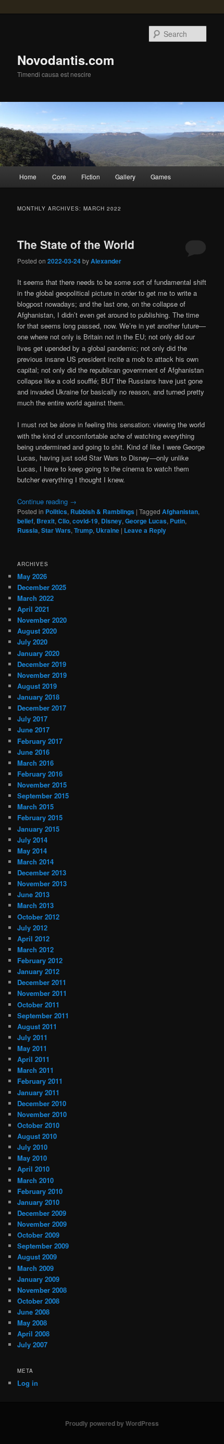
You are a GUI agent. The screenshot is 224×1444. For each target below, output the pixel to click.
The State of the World (75, 244)
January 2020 (38, 653)
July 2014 (32, 840)
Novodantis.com (65, 60)
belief (25, 521)
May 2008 (32, 1323)
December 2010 (41, 1103)
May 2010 (32, 1158)
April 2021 (33, 609)
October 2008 (38, 1301)
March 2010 (35, 1180)
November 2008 (42, 1290)
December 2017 (41, 708)
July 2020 (32, 642)
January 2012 (38, 971)
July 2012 (32, 928)
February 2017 (40, 741)
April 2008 (33, 1333)
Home (27, 176)
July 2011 (32, 1037)
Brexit (45, 521)
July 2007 (32, 1344)
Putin (177, 521)
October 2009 (38, 1235)
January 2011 (38, 1092)
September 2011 (43, 1015)
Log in (27, 1383)
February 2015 (40, 817)
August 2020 (37, 631)
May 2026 (32, 576)
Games (161, 176)
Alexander (106, 261)
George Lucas (146, 521)
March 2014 (35, 862)
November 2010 (42, 1114)
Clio (63, 521)
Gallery (125, 176)
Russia (27, 530)
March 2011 (35, 1070)
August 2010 (37, 1136)
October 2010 (38, 1125)
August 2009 (37, 1257)
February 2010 (40, 1191)
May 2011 (32, 1048)
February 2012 (40, 960)
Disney (111, 521)
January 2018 (38, 697)
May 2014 (32, 851)
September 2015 (43, 795)
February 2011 (40, 1081)
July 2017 (32, 719)
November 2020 (42, 620)
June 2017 (33, 729)
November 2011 (42, 993)
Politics (56, 511)
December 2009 (41, 1213)
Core (59, 176)
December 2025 (41, 587)
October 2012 (38, 917)
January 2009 (38, 1279)
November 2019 (42, 675)
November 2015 (42, 785)
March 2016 (35, 763)
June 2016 (33, 752)
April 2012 (33, 938)
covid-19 (85, 521)
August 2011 (37, 1026)
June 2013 (33, 894)
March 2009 (35, 1268)
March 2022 (35, 598)
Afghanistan (180, 511)
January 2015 (38, 829)
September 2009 (43, 1246)
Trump (83, 530)
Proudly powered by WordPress (112, 1423)
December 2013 (41, 872)
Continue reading (47, 501)
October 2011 (38, 1004)
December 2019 (41, 664)
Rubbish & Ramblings (102, 511)
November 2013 (42, 883)
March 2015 (35, 806)
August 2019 (37, 686)
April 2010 (33, 1169)
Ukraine (107, 530)
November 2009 (42, 1224)
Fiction (90, 176)
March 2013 (35, 905)
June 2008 (33, 1312)
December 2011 (41, 982)
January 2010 (38, 1202)
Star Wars (56, 530)
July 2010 (32, 1147)
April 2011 (33, 1059)
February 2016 (40, 774)
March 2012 (35, 949)
